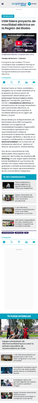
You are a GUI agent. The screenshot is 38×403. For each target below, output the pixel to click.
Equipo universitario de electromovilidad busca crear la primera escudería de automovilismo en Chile (24, 198)
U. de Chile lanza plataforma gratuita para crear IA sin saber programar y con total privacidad (24, 210)
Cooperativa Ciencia (9, 55)
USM (26, 232)
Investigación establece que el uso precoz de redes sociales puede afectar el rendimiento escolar (25, 370)
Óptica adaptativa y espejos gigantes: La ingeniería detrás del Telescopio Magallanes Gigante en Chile (24, 185)
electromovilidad (8, 232)
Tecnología (8, 16)
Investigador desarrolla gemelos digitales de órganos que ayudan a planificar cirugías (24, 383)
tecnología (19, 232)
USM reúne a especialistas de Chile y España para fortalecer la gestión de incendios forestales (25, 223)
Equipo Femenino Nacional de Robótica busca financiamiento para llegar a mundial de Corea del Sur (24, 395)
